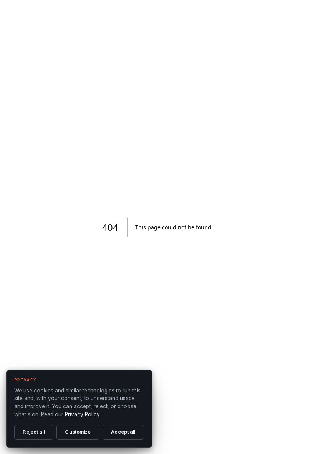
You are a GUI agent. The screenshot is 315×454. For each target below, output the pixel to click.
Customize (78, 432)
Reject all (34, 432)
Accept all (123, 432)
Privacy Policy (82, 414)
